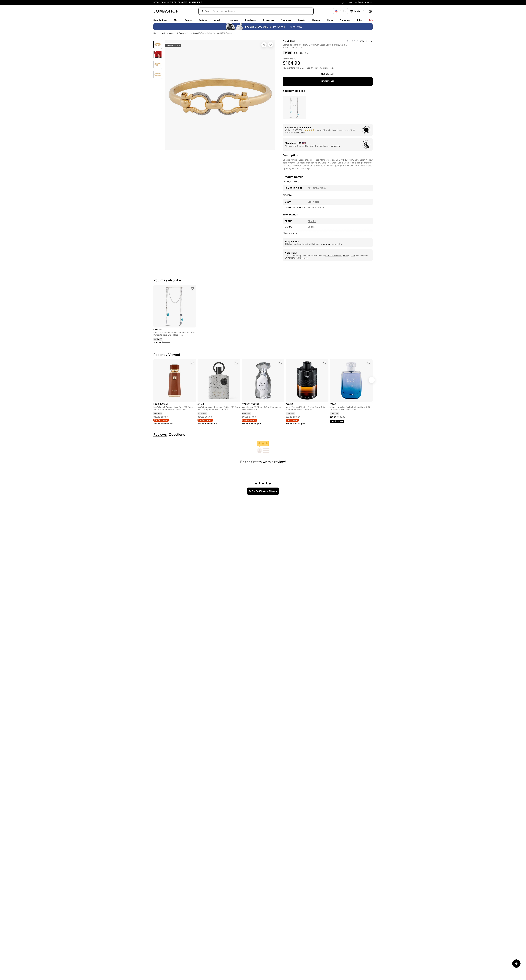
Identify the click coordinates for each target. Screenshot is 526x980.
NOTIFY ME (327, 81)
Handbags (233, 20)
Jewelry (218, 20)
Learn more (299, 132)
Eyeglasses (268, 20)
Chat (353, 255)
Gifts (359, 20)
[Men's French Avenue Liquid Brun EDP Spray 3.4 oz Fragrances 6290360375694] (192, 362)
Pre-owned (345, 20)
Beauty (301, 20)
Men (176, 20)
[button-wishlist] (365, 11)
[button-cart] (370, 11)
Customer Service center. (296, 258)
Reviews (160, 435)
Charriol (171, 33)
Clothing (316, 20)
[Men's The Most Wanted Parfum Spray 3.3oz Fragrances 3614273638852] (324, 362)
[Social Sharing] (264, 44)
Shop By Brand (160, 20)
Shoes (330, 20)
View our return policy (332, 244)
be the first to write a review (263, 491)
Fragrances (286, 20)
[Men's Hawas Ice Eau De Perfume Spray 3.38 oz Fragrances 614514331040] (368, 362)
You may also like (294, 90)
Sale (371, 20)
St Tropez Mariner (183, 33)
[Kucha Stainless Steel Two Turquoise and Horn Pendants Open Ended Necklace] (192, 288)
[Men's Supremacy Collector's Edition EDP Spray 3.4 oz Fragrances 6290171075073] (236, 362)
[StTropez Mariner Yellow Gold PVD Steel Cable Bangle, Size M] (270, 44)
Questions (177, 435)
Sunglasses (250, 20)
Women (188, 20)
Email (345, 255)
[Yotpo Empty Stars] (352, 41)
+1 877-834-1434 (333, 255)
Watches (203, 20)
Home (155, 33)
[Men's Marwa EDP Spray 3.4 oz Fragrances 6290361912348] (280, 362)
